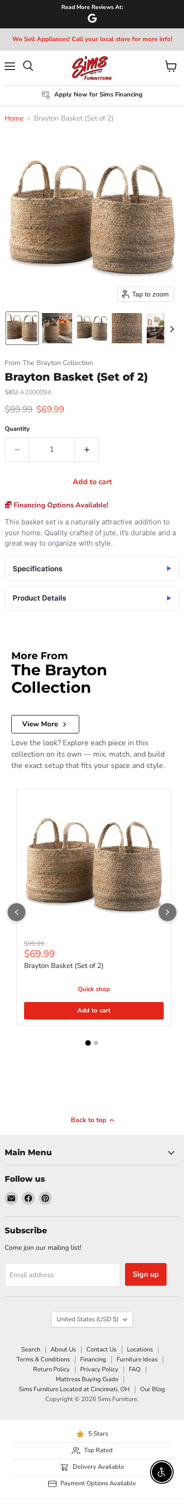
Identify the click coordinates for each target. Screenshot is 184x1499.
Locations (140, 1349)
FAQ (135, 1369)
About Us (63, 1349)
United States (87, 1319)
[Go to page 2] (96, 1043)
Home (14, 118)
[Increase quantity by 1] (87, 449)
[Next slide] (171, 328)
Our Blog (152, 1389)
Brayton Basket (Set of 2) (64, 965)
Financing (93, 1359)
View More (40, 724)
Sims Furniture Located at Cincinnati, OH (74, 1389)
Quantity (17, 429)
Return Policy (51, 1369)
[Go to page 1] (88, 1043)
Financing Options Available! (60, 505)
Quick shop (94, 989)
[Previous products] (16, 912)
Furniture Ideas (137, 1359)
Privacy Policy (99, 1369)
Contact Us (101, 1349)
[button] (22, 328)
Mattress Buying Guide (87, 1379)
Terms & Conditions (43, 1359)
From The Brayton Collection (49, 363)
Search (30, 1349)
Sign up (146, 1274)
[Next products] (167, 912)
